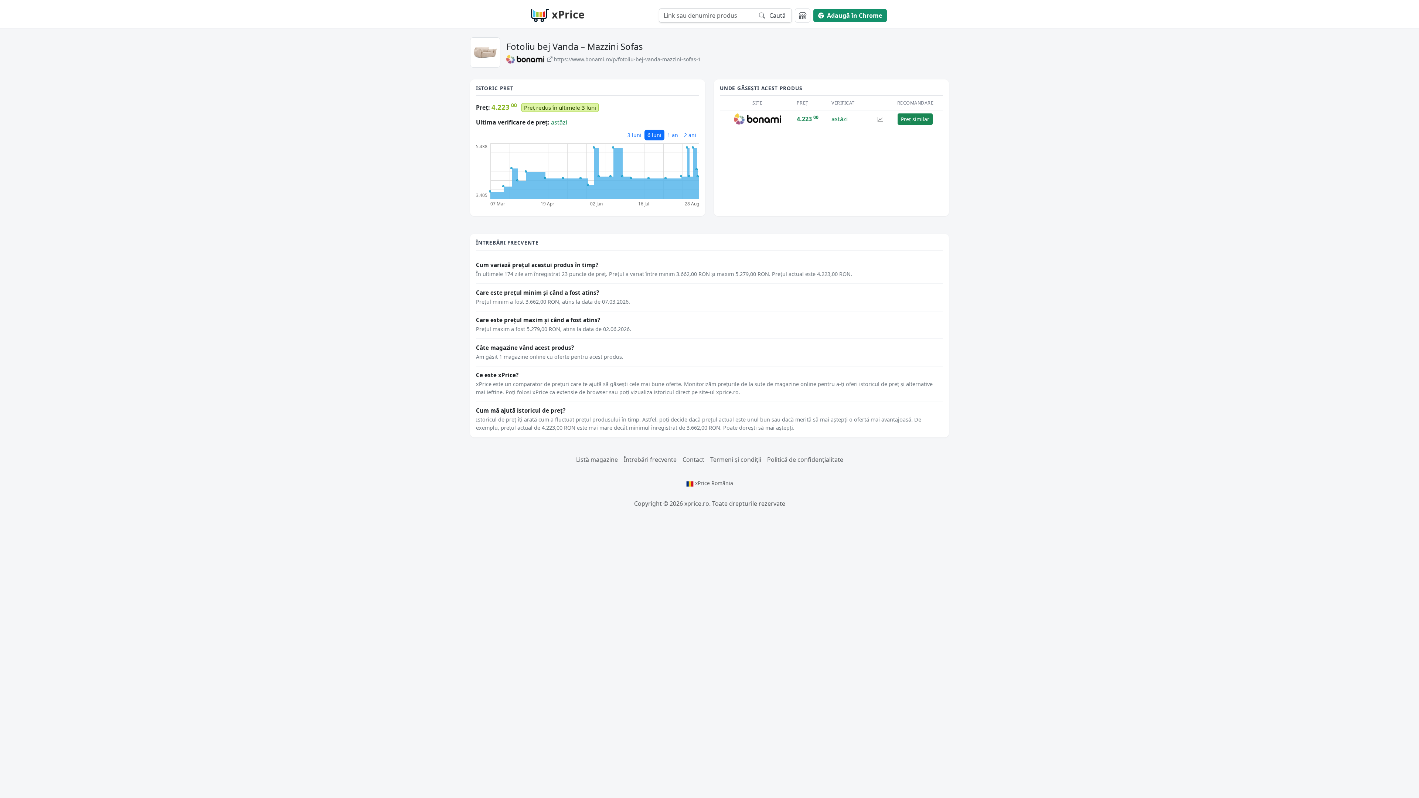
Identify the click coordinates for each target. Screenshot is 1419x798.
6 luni (654, 135)
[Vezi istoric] (880, 119)
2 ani (690, 135)
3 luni (634, 135)
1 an (672, 135)
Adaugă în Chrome (854, 15)
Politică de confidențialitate (805, 460)
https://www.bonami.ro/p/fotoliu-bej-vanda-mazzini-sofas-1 (626, 59)
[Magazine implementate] (802, 15)
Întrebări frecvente (650, 460)
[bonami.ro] (758, 119)
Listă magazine (597, 460)
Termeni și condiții (735, 460)
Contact (693, 460)
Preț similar (915, 119)
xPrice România (713, 483)
